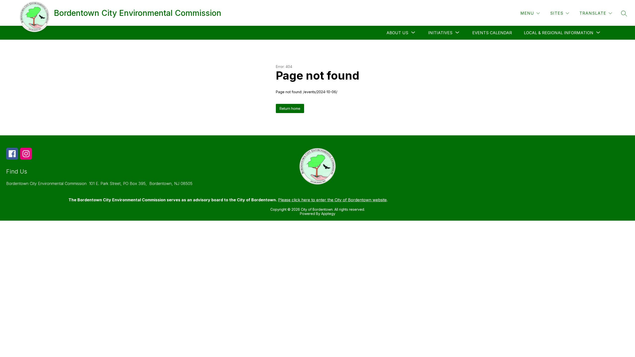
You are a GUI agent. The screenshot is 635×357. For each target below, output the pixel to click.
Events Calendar (492, 32)
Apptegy (328, 213)
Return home (290, 108)
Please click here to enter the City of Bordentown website (332, 199)
